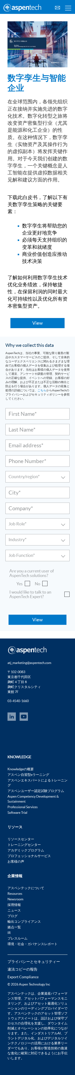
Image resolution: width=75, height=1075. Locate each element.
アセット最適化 (46, 1003)
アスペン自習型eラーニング (28, 774)
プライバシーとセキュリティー (34, 961)
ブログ (13, 916)
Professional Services (23, 807)
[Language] (57, 7)
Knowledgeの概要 (21, 769)
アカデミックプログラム (26, 850)
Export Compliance (23, 977)
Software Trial (17, 812)
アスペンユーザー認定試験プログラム (36, 791)
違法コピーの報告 (23, 969)
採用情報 (14, 905)
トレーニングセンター (24, 844)
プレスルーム (18, 938)
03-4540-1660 (18, 701)
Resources (15, 893)
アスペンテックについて (26, 888)
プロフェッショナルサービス (29, 856)
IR (9, 933)
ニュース (14, 910)
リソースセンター (21, 839)
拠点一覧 (14, 927)
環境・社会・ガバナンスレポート (33, 944)
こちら (42, 390)
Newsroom (15, 899)
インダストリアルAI (46, 1033)
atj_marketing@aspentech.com (29, 663)
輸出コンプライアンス (24, 921)
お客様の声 (16, 861)
